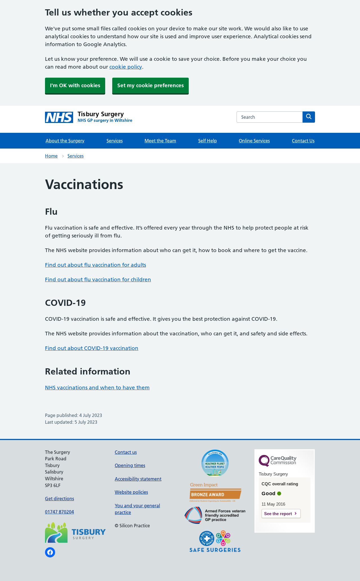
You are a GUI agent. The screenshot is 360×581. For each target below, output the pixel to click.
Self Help (207, 140)
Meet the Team (160, 140)
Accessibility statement (138, 479)
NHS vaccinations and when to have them (97, 387)
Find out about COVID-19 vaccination (91, 348)
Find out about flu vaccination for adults (95, 265)
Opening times (130, 465)
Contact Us (303, 140)
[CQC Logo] (277, 465)
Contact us (126, 452)
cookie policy (125, 67)
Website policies (131, 492)
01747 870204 (59, 512)
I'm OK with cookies (75, 85)
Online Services (254, 140)
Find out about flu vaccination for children (98, 279)
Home (51, 156)
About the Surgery (65, 140)
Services (115, 140)
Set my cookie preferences (150, 85)
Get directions (59, 498)
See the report (278, 513)
